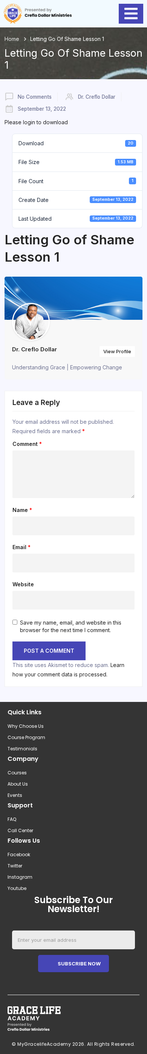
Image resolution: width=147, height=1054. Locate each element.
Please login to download (36, 122)
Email (21, 547)
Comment (27, 444)
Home (12, 39)
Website (23, 584)
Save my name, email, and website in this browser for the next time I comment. (70, 626)
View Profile (117, 351)
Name (22, 510)
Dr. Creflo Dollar (96, 97)
